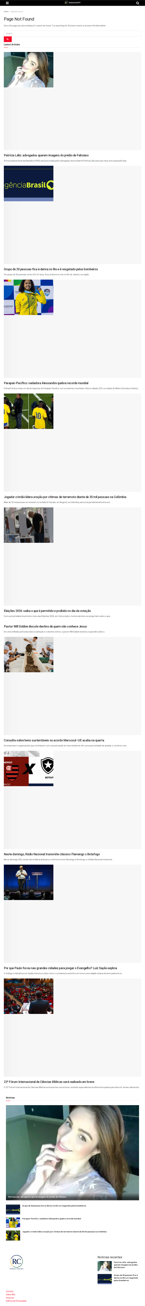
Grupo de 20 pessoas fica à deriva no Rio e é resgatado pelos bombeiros (51, 269)
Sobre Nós (10, 1294)
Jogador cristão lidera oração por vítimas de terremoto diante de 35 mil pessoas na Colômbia (65, 497)
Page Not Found (17, 12)
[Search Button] (8, 39)
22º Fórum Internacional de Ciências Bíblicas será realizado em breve (49, 1082)
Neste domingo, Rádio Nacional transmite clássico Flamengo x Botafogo (52, 854)
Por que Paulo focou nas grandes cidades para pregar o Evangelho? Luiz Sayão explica (60, 968)
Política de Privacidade (16, 1301)
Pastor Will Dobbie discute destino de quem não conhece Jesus (45, 626)
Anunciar (10, 1298)
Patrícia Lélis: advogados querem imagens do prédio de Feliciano (46, 155)
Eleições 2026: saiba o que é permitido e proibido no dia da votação (47, 611)
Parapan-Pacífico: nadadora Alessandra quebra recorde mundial (46, 383)
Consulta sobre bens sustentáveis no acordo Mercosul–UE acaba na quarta (54, 740)
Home (6, 12)
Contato (9, 1291)
